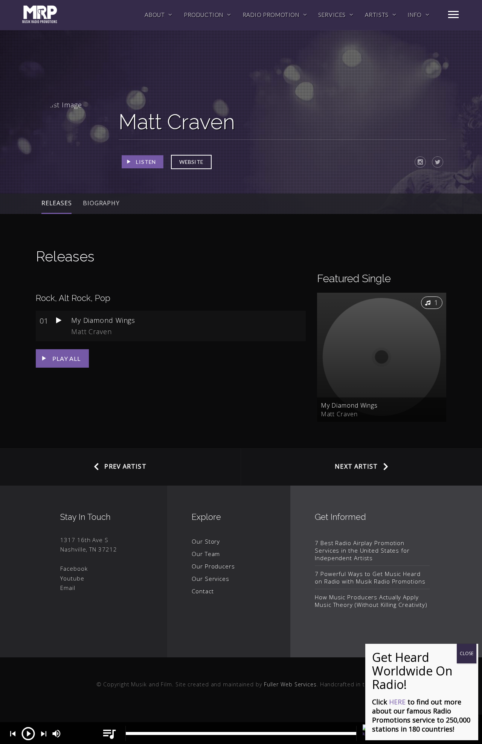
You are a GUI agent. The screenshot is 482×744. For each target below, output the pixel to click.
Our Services (210, 578)
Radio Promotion (271, 14)
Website (191, 162)
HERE (397, 701)
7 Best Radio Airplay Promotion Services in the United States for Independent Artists (362, 550)
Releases (56, 203)
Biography (101, 203)
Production (203, 14)
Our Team (206, 554)
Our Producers (213, 566)
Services (332, 14)
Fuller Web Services (290, 684)
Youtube (72, 578)
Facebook (73, 568)
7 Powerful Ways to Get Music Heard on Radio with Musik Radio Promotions (370, 577)
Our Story (206, 541)
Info (414, 14)
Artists (377, 14)
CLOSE (466, 653)
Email (67, 587)
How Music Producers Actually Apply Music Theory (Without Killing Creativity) (371, 600)
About (155, 14)
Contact (203, 591)
